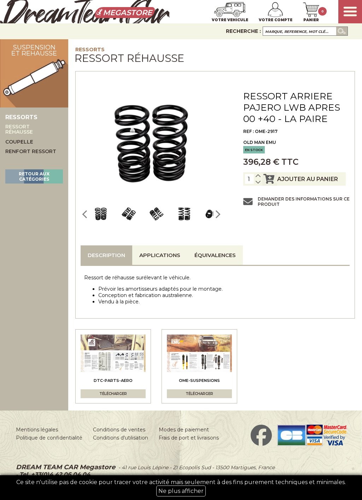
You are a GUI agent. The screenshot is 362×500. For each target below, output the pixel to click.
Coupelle (19, 142)
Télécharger (113, 393)
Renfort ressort (30, 151)
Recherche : (243, 31)
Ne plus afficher (181, 491)
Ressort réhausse (19, 129)
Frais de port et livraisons (189, 438)
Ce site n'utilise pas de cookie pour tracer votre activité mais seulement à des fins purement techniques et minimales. (181, 486)
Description (106, 255)
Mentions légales (37, 429)
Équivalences (215, 255)
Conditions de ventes (119, 429)
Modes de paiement (184, 429)
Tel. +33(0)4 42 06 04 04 (54, 474)
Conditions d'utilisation (120, 438)
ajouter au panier (307, 179)
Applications (159, 255)
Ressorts (90, 49)
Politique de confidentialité (49, 438)
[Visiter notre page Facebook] (261, 444)
